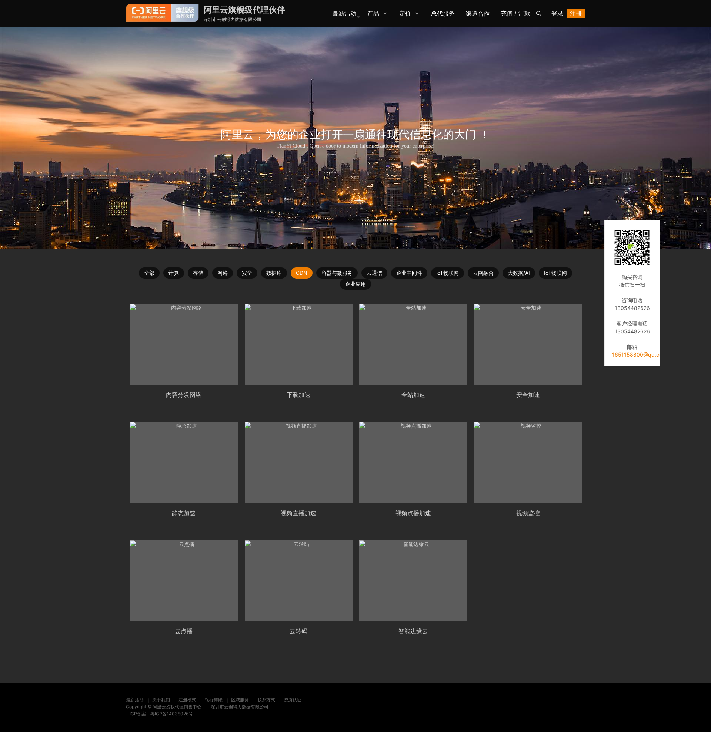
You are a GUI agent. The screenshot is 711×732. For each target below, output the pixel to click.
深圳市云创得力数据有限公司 (232, 19)
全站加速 (413, 394)
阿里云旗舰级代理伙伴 (244, 9)
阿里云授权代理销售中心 (177, 706)
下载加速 (298, 394)
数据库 (274, 273)
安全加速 (528, 394)
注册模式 (187, 699)
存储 (198, 273)
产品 (373, 13)
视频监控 (528, 513)
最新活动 (135, 699)
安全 (247, 273)
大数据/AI (519, 273)
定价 (405, 13)
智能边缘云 (413, 631)
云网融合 (483, 273)
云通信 (374, 273)
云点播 (184, 631)
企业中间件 (409, 273)
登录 (557, 13)
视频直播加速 (298, 513)
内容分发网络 (183, 394)
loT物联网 (447, 273)
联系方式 (266, 699)
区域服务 (240, 699)
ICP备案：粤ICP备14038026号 (161, 713)
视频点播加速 (413, 513)
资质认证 (292, 699)
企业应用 (355, 284)
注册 (576, 13)
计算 (173, 273)
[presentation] (37, 26)
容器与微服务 (337, 273)
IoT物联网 (555, 273)
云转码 (298, 631)
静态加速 (184, 513)
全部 (149, 273)
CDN (301, 273)
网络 (222, 273)
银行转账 (214, 699)
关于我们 (161, 699)
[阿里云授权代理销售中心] (162, 13)
